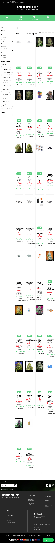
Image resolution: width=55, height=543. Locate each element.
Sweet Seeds (39, 349)
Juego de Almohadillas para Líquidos (19, 293)
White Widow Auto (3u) (29, 125)
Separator (39, 123)
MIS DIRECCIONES (49, 502)
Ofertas (4, 30)
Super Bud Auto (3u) (50, 71)
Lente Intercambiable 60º (19, 79)
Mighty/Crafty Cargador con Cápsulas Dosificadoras (50, 341)
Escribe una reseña (33, 243)
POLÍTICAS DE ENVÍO (31, 504)
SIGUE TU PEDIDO (14, 2)
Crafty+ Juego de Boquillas (49, 230)
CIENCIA (3, 2)
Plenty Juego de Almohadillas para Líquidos (19, 285)
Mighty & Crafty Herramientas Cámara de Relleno (40, 285)
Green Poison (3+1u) (19, 396)
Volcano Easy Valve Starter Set (39, 178)
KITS (8, 512)
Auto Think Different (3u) (29, 178)
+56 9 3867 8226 (39, 514)
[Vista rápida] (19, 63)
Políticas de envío (32, 535)
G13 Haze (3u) (29, 396)
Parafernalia (5, 48)
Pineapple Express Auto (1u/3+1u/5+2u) (19, 340)
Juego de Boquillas (19, 236)
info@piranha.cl (39, 517)
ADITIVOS (9, 520)
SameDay (4, 57)
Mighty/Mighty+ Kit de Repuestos (41, 232)
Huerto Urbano (5, 55)
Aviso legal (7, 535)
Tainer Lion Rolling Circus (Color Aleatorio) (50, 398)
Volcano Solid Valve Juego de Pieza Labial (50, 177)
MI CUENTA (47, 494)
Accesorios (4, 46)
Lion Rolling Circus (50, 407)
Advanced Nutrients (29, 347)
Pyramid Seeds (39, 403)
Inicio (3, 27)
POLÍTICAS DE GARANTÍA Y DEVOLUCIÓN (31, 499)
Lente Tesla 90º (29, 71)
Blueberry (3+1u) (50, 124)
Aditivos (4, 41)
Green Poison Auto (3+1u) (39, 340)
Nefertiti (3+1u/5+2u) (40, 396)
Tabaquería (5, 53)
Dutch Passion (50, 131)
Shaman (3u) (19, 452)
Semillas (4, 37)
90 (49, 33)
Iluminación (5, 44)
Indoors (4, 39)
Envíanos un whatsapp (40, 516)
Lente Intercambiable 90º (29, 79)
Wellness (4, 50)
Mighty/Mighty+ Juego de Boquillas (20, 230)
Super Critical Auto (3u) (39, 72)
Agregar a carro (50, 172)
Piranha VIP (40, 535)
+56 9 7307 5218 (39, 513)
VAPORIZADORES (11, 522)
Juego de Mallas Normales (29, 292)
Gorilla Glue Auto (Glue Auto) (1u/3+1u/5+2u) (50, 287)
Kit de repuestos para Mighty (39, 240)
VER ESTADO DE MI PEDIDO (49, 506)
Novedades (5, 32)
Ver (50, 279)
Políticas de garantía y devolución (19, 535)
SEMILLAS (9, 517)
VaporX (4, 34)
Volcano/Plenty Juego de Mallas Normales (30, 284)
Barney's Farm (29, 403)
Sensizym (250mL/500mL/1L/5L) (32, 339)
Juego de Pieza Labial (50, 183)
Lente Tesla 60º (18, 71)
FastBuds (50, 296)
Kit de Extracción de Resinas (39, 131)
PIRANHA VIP (21, 2)
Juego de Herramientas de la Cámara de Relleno (39, 292)
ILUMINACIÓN (10, 515)
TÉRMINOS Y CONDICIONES (31, 494)
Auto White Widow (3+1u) (19, 178)
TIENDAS (8, 2)
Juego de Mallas (29, 236)
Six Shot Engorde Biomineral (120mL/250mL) (30, 453)
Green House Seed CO (39, 80)
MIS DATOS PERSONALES (48, 499)
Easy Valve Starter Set (39, 187)
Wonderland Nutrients (29, 463)
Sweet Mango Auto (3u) (18, 125)
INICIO (8, 510)
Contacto (48, 535)
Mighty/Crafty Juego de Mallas (30, 230)
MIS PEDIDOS (48, 496)
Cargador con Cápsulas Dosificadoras (49, 351)
